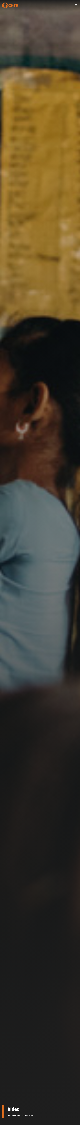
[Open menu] (76, 5)
